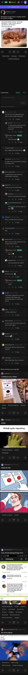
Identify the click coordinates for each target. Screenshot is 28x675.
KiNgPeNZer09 (12, 260)
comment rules (19, 106)
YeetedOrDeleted (9, 148)
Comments (19, 612)
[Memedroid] (5, 2)
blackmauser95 (9, 320)
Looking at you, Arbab (9, 377)
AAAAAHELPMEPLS (10, 228)
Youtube (14, 56)
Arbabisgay (6, 453)
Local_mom (21, 609)
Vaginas (17, 617)
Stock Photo (6, 56)
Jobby (6, 309)
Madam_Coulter (11, 12)
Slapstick (7, 333)
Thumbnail (22, 56)
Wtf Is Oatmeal (6, 665)
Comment (5, 615)
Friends (5, 612)
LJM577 (7, 271)
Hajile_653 (8, 185)
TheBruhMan (7, 420)
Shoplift (23, 405)
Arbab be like (6, 468)
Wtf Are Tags (15, 662)
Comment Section (15, 615)
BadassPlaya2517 (8, 549)
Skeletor (23, 606)
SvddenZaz (11, 194)
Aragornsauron (9, 239)
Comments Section (7, 617)
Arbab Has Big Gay (14, 59)
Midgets (11, 612)
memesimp (8, 159)
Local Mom (12, 609)
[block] (26, 12)
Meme (4, 408)
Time (24, 92)
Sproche (10, 123)
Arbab (4, 405)
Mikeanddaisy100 (9, 345)
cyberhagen (8, 357)
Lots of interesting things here (12, 553)
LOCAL (4, 609)
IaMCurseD (7, 464)
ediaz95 (7, 293)
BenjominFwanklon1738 (10, 629)
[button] (21, 2)
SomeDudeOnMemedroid (15, 202)
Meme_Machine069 (10, 172)
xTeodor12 (8, 217)
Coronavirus (6, 662)
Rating (18, 92)
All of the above (6, 633)
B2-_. (6, 112)
